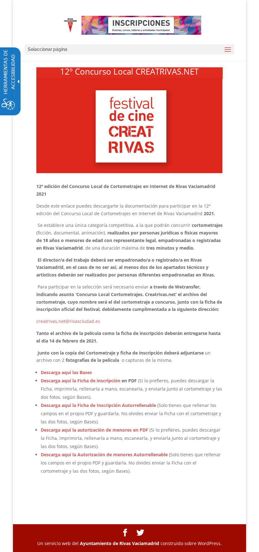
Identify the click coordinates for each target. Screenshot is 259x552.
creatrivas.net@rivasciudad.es (68, 321)
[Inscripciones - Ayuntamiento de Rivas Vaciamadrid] (130, 24)
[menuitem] (125, 533)
